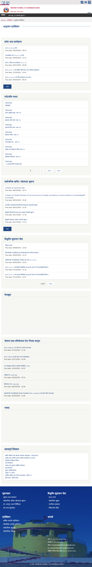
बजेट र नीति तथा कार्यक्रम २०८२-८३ (15, 63)
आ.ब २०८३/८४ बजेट (11, 48)
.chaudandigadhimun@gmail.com (62, 545)
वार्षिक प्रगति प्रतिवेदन (11, 521)
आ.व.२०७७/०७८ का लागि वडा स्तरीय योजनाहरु (17, 348)
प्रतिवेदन (9, 20)
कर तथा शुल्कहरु (9, 508)
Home (3, 20)
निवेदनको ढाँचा (54, 508)
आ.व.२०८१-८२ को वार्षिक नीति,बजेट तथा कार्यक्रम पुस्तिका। (22, 70)
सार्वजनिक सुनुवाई (9, 528)
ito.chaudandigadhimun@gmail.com (61, 548)
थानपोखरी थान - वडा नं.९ (12, 142)
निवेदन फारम (8, 245)
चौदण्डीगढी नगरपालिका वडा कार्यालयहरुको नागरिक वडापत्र (21, 252)
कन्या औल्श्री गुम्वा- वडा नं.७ (13, 113)
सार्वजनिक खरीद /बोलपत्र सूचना (14, 501)
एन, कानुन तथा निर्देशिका (12, 504)
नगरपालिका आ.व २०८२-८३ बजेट (14, 55)
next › (50, 171)
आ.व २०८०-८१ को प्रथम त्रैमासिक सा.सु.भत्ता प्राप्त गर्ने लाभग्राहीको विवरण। (27, 274)
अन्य (7, 86)
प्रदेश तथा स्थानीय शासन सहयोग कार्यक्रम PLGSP (20, 458)
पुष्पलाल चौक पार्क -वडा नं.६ (13, 120)
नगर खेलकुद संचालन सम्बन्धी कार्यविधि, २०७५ (17, 366)
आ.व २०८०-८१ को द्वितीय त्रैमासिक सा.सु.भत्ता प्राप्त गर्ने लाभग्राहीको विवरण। (27, 267)
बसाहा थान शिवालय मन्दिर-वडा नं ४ (15, 149)
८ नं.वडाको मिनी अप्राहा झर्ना (13, 164)
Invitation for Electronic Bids (15, 188)
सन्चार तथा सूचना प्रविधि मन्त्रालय (15, 465)
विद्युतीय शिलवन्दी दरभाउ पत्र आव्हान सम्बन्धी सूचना (19, 212)
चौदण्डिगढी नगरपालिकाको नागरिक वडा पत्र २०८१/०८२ (21, 260)
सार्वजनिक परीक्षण (9, 531)
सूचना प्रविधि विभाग (10, 470)
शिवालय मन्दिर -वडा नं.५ (12, 135)
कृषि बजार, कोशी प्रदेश (11, 478)
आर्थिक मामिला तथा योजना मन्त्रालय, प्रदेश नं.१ (18, 475)
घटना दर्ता (52, 497)
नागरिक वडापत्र (54, 504)
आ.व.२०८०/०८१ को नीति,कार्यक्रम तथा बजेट (18, 77)
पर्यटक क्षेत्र (8, 103)
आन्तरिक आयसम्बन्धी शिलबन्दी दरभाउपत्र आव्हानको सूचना (21, 205)
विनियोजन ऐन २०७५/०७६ (11, 384)
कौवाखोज (7, 105)
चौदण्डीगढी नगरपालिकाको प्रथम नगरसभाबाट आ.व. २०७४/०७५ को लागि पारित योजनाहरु (29, 393)
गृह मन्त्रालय (8, 468)
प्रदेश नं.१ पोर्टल (10, 473)
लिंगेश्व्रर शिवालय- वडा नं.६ (13, 157)
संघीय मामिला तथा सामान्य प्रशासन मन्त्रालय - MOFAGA (21, 455)
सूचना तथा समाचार (9, 497)
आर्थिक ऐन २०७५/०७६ (10, 375)
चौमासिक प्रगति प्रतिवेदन (12, 524)
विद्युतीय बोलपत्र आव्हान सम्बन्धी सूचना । (16, 219)
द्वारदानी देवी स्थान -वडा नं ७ (13, 127)
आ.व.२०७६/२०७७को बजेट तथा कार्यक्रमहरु (16, 357)
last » (59, 171)
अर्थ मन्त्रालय (9, 463)
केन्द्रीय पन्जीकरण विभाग (12, 460)
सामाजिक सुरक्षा (54, 501)
